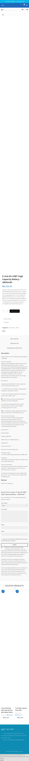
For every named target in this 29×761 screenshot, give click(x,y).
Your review (4, 509)
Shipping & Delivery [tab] (14, 348)
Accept (2, 760)
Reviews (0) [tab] (14, 343)
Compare (6, 322)
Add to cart (14, 311)
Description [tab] (14, 339)
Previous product (23, 9)
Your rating (4, 503)
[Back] (2, 9)
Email (3, 531)
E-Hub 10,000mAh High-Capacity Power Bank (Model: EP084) (7, 710)
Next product (27, 9)
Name (3, 524)
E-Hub (11, 751)
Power (17, 327)
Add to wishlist (8, 319)
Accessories (12, 327)
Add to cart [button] (6, 717)
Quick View (12, 596)
